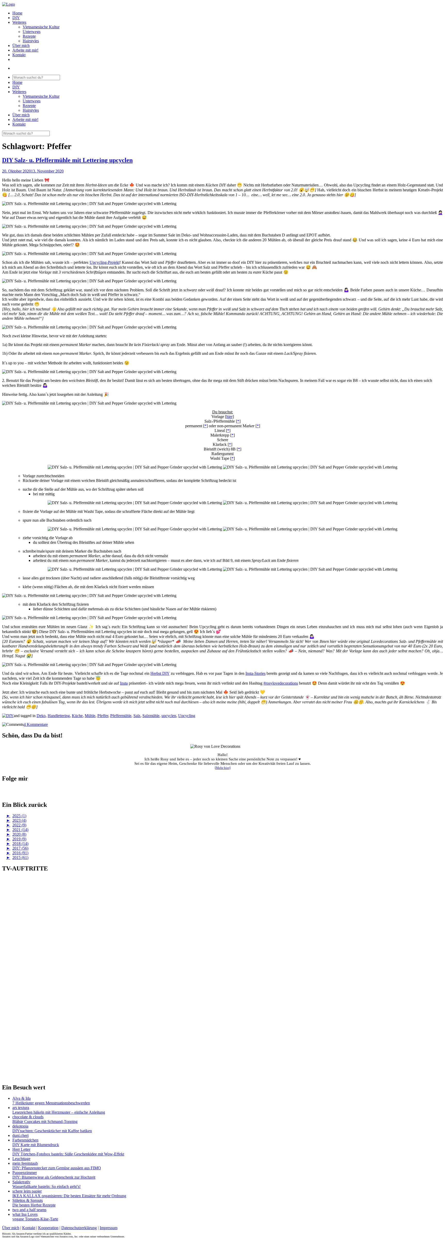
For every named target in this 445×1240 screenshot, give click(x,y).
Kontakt (18, 55)
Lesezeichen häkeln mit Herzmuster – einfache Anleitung (58, 1112)
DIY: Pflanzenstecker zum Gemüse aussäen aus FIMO (56, 1168)
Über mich (21, 45)
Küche (77, 715)
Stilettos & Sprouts (27, 1200)
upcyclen (168, 715)
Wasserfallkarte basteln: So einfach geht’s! (46, 1186)
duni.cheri (20, 1135)
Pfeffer (102, 715)
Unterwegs (31, 31)
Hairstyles (31, 41)
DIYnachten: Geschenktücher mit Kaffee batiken (52, 1131)
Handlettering (59, 715)
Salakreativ (21, 1182)
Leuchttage (21, 1158)
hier (229, 416)
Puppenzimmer (24, 1172)
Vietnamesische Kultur (41, 27)
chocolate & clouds (28, 1117)
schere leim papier (27, 1191)
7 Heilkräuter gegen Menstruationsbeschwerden (51, 1103)
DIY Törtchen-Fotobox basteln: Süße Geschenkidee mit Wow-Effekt (68, 1154)
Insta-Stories (255, 673)
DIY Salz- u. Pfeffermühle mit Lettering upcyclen (67, 160)
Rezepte (29, 36)
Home (17, 13)
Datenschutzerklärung (79, 1228)
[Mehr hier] (222, 768)
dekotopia (20, 1126)
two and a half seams (29, 1210)
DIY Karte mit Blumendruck (35, 1145)
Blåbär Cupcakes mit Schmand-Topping (45, 1121)
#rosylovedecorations (280, 683)
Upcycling (186, 715)
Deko (41, 715)
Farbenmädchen (25, 1140)
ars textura (20, 1107)
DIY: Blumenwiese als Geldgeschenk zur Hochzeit (53, 1177)
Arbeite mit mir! (25, 50)
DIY (16, 17)
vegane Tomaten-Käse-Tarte (35, 1219)
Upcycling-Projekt (104, 262)
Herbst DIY (159, 673)
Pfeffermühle (120, 715)
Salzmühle (150, 715)
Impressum (108, 1228)
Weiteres (19, 22)
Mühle (90, 715)
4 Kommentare (36, 724)
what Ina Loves (25, 1214)
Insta (124, 683)
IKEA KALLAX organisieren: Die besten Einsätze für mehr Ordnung (69, 1196)
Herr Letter (21, 1149)
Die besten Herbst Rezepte (34, 1205)
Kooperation (48, 1228)
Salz (136, 715)
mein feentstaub (25, 1163)
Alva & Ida (21, 1098)
